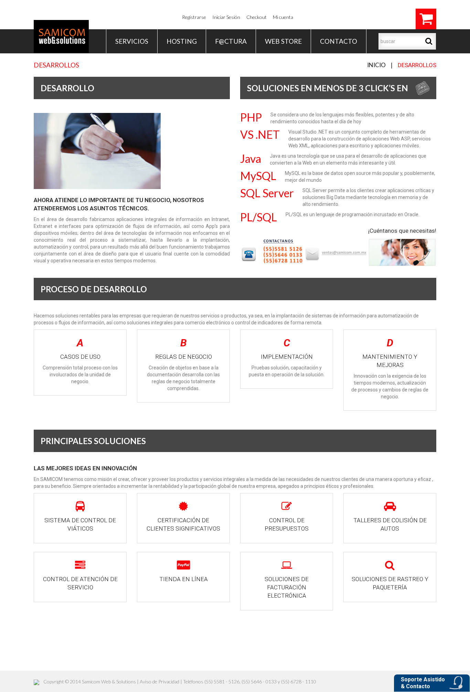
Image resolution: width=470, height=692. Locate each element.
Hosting (182, 41)
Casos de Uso (80, 356)
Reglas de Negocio (183, 356)
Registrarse (194, 17)
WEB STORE (283, 41)
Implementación (287, 356)
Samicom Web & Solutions (109, 681)
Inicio (376, 65)
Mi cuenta (283, 17)
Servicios (131, 41)
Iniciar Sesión (226, 17)
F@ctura (231, 41)
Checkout (256, 17)
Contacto (338, 41)
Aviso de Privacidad (159, 681)
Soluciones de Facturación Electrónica (287, 587)
